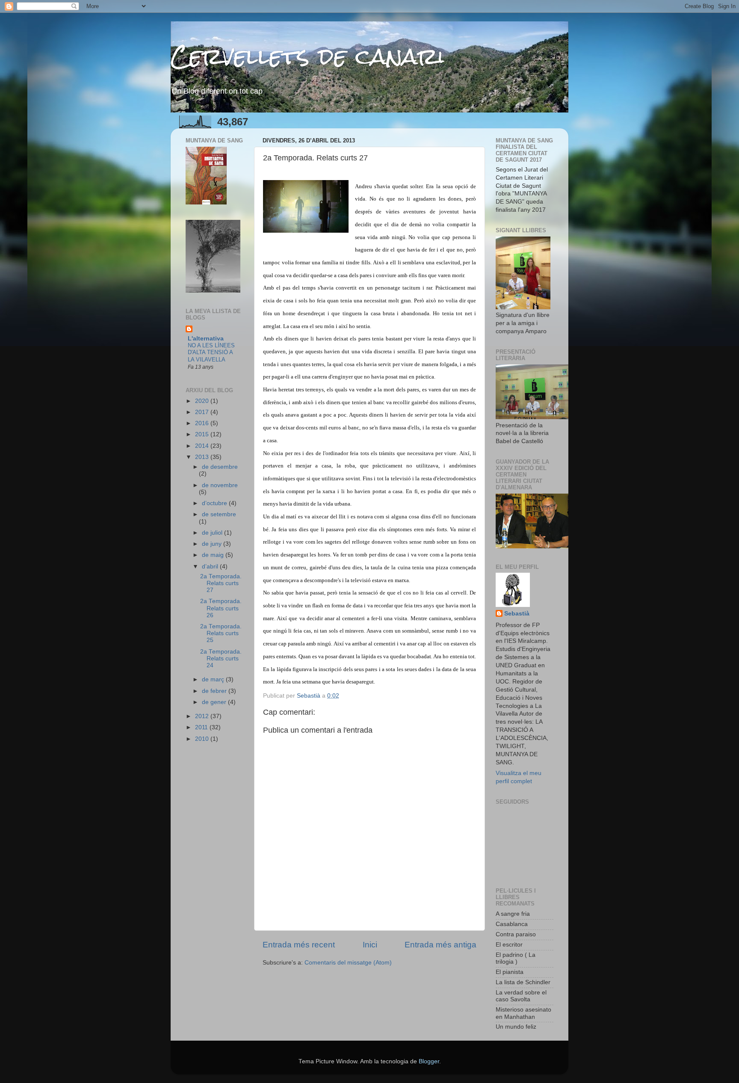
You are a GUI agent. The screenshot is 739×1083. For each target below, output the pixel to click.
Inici (370, 944)
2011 (202, 727)
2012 (202, 716)
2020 (202, 401)
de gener (215, 702)
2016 (202, 423)
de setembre (219, 514)
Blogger (429, 1061)
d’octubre (215, 503)
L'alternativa (206, 338)
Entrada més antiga (440, 944)
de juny (212, 544)
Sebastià (516, 613)
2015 (202, 434)
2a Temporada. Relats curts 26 (221, 608)
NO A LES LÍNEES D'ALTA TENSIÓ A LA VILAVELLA (211, 352)
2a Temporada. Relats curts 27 (221, 583)
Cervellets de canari (307, 56)
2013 (202, 457)
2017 (202, 412)
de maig (213, 555)
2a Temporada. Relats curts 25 (221, 633)
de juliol (213, 533)
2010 (202, 739)
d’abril (211, 566)
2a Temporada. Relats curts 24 (221, 658)
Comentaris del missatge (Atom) (348, 962)
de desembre (220, 467)
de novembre (220, 485)
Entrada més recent (299, 944)
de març (214, 679)
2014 (202, 446)
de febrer (215, 691)
